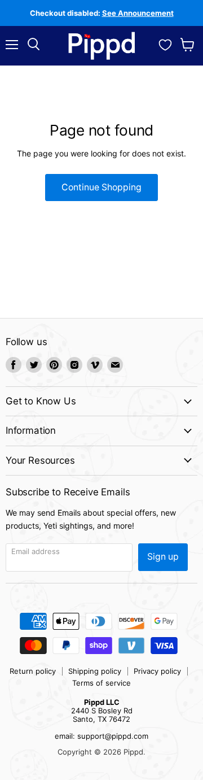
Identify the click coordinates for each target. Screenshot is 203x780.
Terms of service (101, 682)
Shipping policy (94, 671)
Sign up (163, 556)
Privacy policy (157, 671)
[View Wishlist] (165, 43)
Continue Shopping (101, 187)
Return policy (33, 671)
